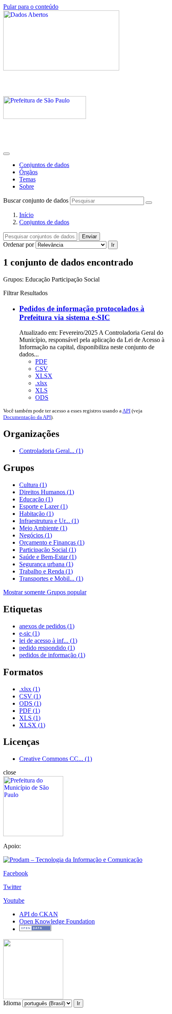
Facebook (15, 873)
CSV (41, 368)
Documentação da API (27, 417)
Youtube (13, 900)
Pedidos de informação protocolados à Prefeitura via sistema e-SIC (81, 313)
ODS (41, 397)
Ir (112, 245)
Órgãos (28, 172)
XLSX (43, 375)
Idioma (12, 1003)
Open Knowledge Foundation (57, 921)
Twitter (12, 886)
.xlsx (41, 383)
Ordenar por (18, 244)
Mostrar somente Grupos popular (44, 592)
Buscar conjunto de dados (35, 200)
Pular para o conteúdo (30, 6)
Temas (27, 179)
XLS (41, 390)
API (126, 411)
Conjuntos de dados (44, 164)
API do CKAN (38, 914)
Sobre (26, 186)
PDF (41, 361)
